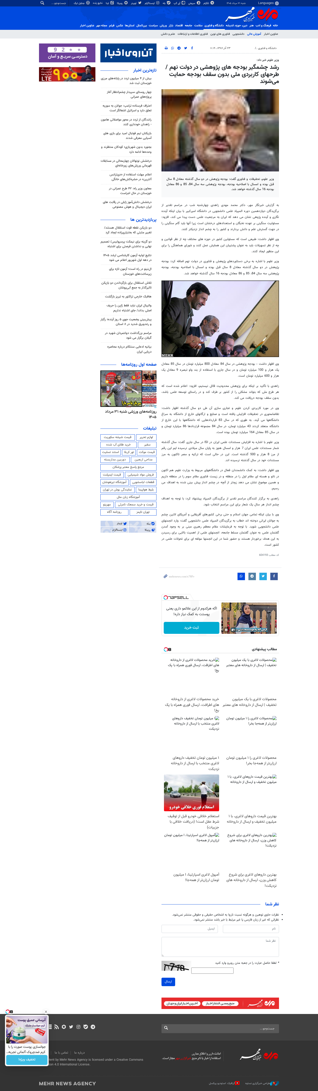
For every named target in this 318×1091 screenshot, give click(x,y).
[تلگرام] (93, 1027)
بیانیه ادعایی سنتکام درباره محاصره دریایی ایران (129, 349)
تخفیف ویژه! (27, 1060)
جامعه (188, 25)
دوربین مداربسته (115, 459)
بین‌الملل (141, 25)
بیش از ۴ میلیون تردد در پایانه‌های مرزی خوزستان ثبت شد (126, 81)
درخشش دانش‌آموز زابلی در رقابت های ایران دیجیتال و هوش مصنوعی (127, 204)
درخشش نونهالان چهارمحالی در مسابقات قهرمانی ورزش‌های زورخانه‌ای (126, 163)
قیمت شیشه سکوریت (117, 437)
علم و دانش (168, 34)
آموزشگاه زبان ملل (128, 497)
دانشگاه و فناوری (214, 25)
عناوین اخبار (271, 34)
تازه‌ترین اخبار (145, 70)
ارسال (168, 981)
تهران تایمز (143, 512)
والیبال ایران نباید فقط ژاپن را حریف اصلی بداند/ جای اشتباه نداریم (129, 308)
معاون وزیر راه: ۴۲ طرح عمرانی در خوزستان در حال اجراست (130, 191)
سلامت (198, 25)
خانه (275, 25)
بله (164, 3)
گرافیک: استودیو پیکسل (222, 1083)
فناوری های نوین (220, 34)
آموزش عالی (254, 34)
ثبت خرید (191, 628)
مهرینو (107, 504)
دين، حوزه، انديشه (236, 25)
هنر (251, 25)
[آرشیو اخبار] (49, 1027)
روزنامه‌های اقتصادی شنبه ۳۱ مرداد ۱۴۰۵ (129, 414)
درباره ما (79, 1052)
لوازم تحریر (146, 437)
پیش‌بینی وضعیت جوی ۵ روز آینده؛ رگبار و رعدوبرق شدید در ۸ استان (126, 322)
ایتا (108, 3)
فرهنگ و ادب (263, 25)
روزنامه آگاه (114, 512)
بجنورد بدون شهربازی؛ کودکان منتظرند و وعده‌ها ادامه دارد (126, 149)
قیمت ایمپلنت (112, 474)
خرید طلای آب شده (118, 444)
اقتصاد (179, 25)
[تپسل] (165, 597)
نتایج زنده (98, 3)
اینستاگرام (150, 3)
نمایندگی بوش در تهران (117, 489)
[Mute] (233, 630)
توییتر (134, 3)
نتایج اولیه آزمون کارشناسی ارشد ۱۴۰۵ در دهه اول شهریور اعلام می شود (127, 258)
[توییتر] (71, 1027)
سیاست (153, 25)
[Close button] (45, 1011)
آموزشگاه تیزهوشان (114, 482)
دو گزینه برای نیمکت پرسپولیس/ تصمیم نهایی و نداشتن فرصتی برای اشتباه (126, 244)
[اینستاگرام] (78, 1027)
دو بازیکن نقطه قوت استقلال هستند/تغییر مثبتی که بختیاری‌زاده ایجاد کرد (128, 230)
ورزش (163, 25)
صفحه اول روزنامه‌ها (139, 365)
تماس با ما (61, 1052)
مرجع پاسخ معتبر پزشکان (128, 467)
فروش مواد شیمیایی (141, 474)
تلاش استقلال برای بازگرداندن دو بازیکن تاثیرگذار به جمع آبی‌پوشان (126, 285)
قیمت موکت (147, 452)
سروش (192, 3)
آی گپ (177, 3)
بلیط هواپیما (146, 489)
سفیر (147, 444)
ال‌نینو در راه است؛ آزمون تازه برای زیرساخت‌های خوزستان (130, 271)
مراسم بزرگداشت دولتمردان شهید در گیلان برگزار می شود (128, 335)
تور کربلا (129, 452)
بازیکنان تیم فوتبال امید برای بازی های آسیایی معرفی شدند (127, 136)
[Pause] (226, 630)
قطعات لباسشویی (143, 482)
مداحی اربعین (144, 459)
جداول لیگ (79, 3)
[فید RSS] (56, 1027)
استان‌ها (129, 25)
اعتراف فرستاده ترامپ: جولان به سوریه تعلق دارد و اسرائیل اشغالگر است (127, 108)
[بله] (85, 1027)
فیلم (111, 25)
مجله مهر (101, 25)
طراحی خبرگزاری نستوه (257, 1083)
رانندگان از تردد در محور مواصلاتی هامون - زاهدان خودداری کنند (126, 122)
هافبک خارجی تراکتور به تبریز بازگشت (128, 296)
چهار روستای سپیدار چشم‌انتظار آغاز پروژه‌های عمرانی (129, 94)
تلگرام (206, 3)
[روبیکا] (64, 1027)
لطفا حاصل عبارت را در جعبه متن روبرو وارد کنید (247, 963)
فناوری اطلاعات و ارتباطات (193, 34)
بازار (171, 25)
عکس (119, 25)
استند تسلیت (110, 452)
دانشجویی (238, 34)
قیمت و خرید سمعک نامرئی (136, 504)
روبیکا (120, 3)
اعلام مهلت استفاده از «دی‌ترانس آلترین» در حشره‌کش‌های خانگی (131, 177)
